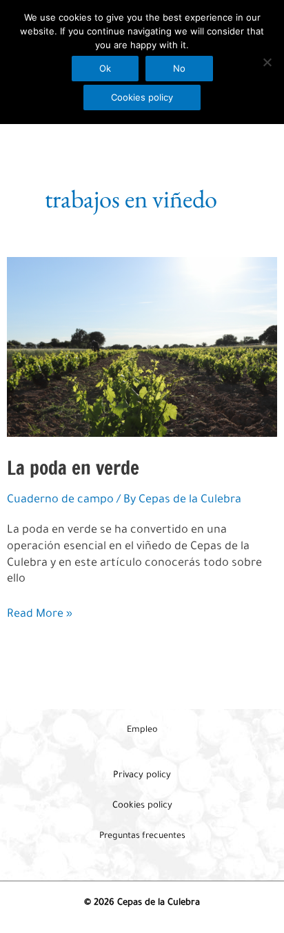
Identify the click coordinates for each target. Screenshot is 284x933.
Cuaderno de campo (60, 500)
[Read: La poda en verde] (142, 348)
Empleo (142, 730)
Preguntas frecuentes (142, 836)
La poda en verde (73, 467)
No (179, 68)
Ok (105, 68)
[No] (267, 62)
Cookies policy (142, 97)
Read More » (39, 616)
